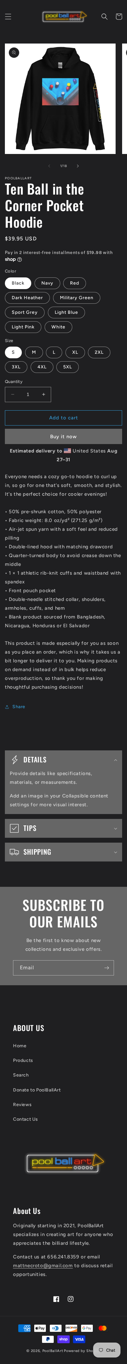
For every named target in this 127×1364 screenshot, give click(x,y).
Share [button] (18, 706)
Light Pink (23, 327)
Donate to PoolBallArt (37, 1090)
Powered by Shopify (82, 1351)
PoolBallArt (52, 1351)
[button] (8, 16)
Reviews (22, 1104)
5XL (67, 367)
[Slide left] (49, 166)
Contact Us (25, 1119)
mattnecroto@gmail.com (43, 1265)
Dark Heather (27, 297)
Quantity (13, 381)
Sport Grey (25, 312)
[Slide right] (78, 166)
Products (23, 1060)
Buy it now (63, 437)
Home (19, 1046)
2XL (99, 352)
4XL (42, 367)
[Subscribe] (106, 967)
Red (74, 283)
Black (18, 283)
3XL (16, 367)
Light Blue (66, 312)
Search (21, 1075)
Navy (47, 283)
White (58, 327)
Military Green (76, 297)
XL (75, 352)
